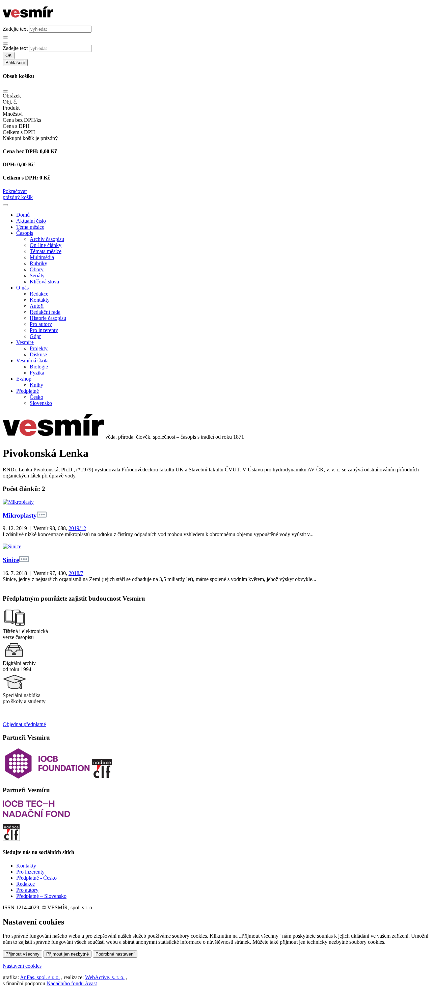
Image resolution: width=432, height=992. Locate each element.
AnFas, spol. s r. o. (40, 977)
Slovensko (41, 403)
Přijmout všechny (22, 954)
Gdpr (35, 336)
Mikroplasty (20, 515)
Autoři (37, 306)
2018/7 (76, 573)
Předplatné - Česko (36, 878)
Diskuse (38, 354)
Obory (37, 269)
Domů (23, 215)
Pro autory (41, 324)
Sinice (11, 559)
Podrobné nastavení (115, 954)
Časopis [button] (24, 233)
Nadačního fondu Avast (72, 983)
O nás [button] (22, 288)
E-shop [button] (23, 379)
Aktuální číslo (31, 221)
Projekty (39, 348)
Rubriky (38, 263)
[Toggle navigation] (5, 205)
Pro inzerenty (44, 330)
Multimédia (42, 257)
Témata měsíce (45, 251)
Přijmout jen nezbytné (67, 954)
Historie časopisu (48, 318)
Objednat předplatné (24, 724)
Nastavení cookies (22, 966)
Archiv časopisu (47, 239)
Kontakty (40, 300)
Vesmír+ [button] (25, 342)
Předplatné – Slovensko (41, 896)
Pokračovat (15, 191)
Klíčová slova (44, 281)
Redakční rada (45, 312)
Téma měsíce (30, 227)
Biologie (39, 366)
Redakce (39, 294)
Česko (36, 397)
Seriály (37, 275)
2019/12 (77, 528)
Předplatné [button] (27, 391)
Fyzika (37, 373)
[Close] (5, 91)
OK (8, 55)
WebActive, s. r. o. (105, 977)
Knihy (36, 385)
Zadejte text (15, 29)
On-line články (45, 245)
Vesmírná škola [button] (32, 360)
